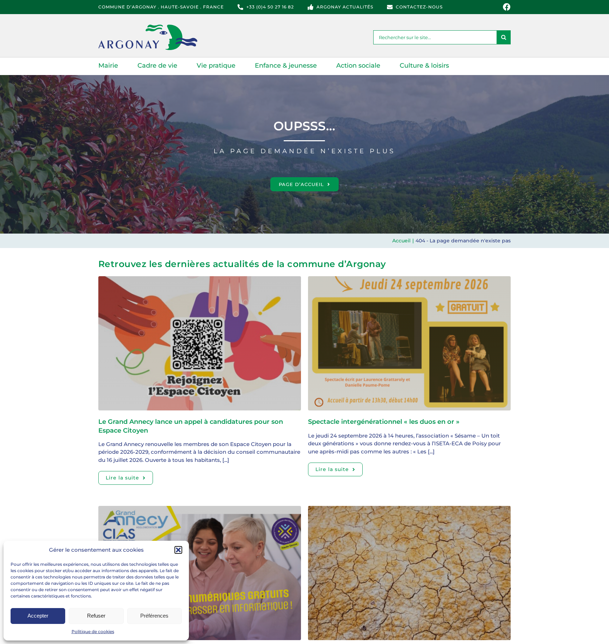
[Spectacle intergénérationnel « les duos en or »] (409, 280)
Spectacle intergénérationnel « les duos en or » (384, 422)
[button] (178, 549)
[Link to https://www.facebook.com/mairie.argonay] (507, 7)
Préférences (154, 616)
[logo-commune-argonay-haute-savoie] (156, 27)
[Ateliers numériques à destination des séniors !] (199, 509)
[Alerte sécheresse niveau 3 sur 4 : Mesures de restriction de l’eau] (409, 509)
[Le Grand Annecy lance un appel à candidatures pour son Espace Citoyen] (199, 280)
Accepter (37, 616)
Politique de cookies (93, 631)
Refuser (96, 616)
